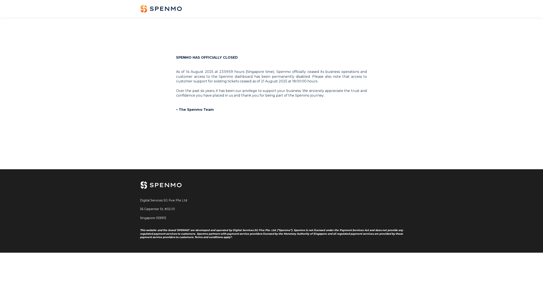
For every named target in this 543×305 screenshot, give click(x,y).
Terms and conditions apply (213, 237)
